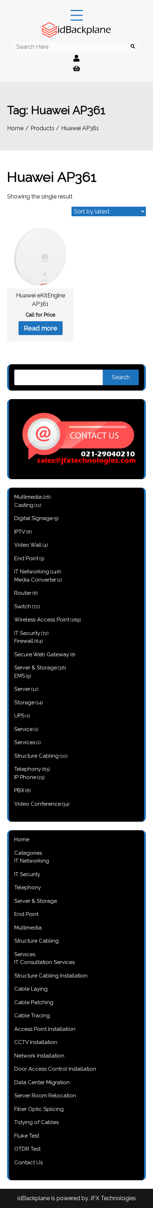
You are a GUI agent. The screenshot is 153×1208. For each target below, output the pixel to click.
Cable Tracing (32, 1015)
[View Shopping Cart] (76, 68)
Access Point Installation (44, 1029)
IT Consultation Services (44, 962)
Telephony (27, 887)
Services (24, 954)
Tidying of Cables (36, 1122)
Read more (40, 328)
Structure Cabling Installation (51, 976)
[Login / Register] (76, 58)
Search (121, 377)
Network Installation (39, 1056)
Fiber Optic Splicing (39, 1109)
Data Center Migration (42, 1082)
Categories (28, 853)
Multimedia (28, 927)
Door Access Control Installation (55, 1069)
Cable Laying (31, 989)
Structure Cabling (36, 941)
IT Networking (31, 861)
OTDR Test (27, 1149)
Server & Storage (35, 901)
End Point (26, 914)
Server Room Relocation (45, 1095)
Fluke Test (26, 1136)
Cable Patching (33, 1002)
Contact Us (28, 1162)
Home (21, 839)
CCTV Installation (35, 1042)
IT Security (27, 874)
